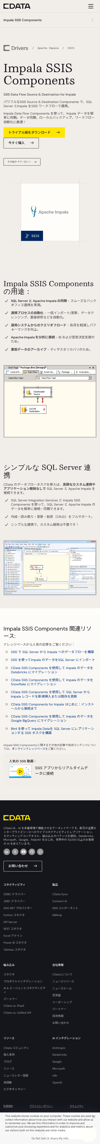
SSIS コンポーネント (65, 908)
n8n (54, 1075)
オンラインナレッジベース (28, 749)
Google (57, 1062)
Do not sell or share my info (50, 1138)
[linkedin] (6, 852)
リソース (8, 1068)
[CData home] (20, 6)
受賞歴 (56, 995)
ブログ (7, 1062)
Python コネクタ (14, 915)
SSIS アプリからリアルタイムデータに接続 (61, 771)
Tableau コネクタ (14, 950)
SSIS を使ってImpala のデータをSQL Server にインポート (53, 660)
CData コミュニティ (16, 1048)
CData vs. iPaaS (13, 1006)
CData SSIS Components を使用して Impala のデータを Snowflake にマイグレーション (52, 682)
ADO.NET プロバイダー (18, 908)
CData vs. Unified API (17, 1013)
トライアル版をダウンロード (29, 132)
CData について (62, 974)
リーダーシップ (62, 1002)
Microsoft (58, 1068)
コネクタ (9, 974)
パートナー (10, 999)
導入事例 (9, 1055)
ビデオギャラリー (14, 1089)
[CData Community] (40, 852)
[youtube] (23, 852)
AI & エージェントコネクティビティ (24, 990)
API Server (10, 922)
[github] (32, 852)
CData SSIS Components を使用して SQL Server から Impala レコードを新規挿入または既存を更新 (50, 694)
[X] (15, 852)
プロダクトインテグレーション (23, 981)
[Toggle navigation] (90, 6)
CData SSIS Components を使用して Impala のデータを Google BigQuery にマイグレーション (52, 718)
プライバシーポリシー (41, 1106)
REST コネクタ (12, 929)
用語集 (7, 1082)
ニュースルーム (62, 988)
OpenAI (57, 1082)
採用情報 (57, 1016)
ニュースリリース (63, 981)
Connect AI (59, 901)
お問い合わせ (18, 866)
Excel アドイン (12, 936)
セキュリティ (76, 1106)
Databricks (59, 1055)
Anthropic (59, 1048)
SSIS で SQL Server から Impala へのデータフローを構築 (52, 652)
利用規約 (8, 1106)
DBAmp (57, 915)
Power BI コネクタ (15, 943)
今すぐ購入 (16, 143)
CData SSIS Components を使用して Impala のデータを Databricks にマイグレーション (52, 670)
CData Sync (60, 894)
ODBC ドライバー (14, 894)
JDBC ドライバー (14, 901)
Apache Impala (48, 48)
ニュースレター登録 (15, 1075)
